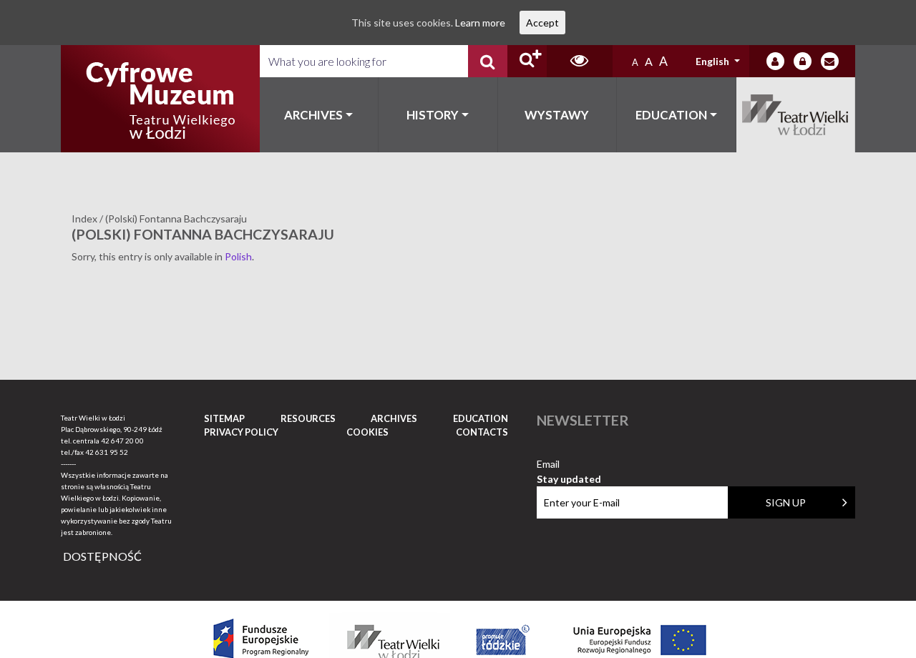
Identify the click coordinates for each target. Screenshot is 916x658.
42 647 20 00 (122, 440)
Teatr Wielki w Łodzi (796, 114)
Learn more (480, 22)
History (432, 114)
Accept (542, 22)
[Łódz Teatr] (160, 98)
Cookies (367, 432)
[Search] (487, 61)
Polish (238, 256)
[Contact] (830, 61)
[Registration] (803, 61)
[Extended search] (527, 61)
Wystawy (557, 114)
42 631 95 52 (106, 452)
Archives (313, 114)
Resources (308, 418)
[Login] (775, 61)
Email (569, 464)
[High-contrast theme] (580, 61)
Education (671, 114)
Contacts (482, 432)
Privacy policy (241, 432)
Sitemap (224, 418)
